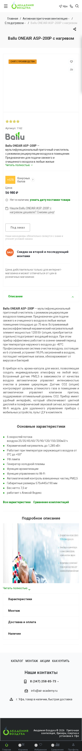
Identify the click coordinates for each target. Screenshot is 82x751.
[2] (11, 121)
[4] (18, 121)
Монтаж (31, 661)
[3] (14, 121)
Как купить (60, 661)
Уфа (64, 6)
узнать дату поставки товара (50, 199)
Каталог (17, 661)
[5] (21, 121)
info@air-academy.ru (44, 691)
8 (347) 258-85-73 (43, 681)
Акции (45, 661)
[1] (7, 121)
